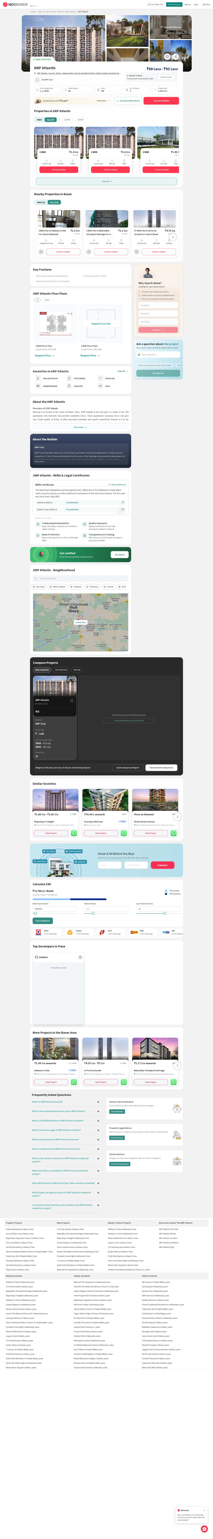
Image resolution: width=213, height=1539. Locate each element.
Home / (34, 11)
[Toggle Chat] (204, 1528)
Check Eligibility (43, 920)
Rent (32, 5)
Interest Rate (90, 903)
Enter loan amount (40, 903)
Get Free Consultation (120, 1164)
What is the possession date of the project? (155, 365)
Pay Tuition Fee (157, 4)
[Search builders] (80, 957)
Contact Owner (59, 169)
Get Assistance (117, 1138)
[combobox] (83, 578)
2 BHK (67, 119)
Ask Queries (158, 373)
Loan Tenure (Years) (144, 903)
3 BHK (81, 119)
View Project (51, 833)
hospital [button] (77, 586)
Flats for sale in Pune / (47, 11)
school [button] (110, 586)
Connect (157, 329)
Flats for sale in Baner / (67, 11)
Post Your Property (174, 4)
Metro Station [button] (59, 586)
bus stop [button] (40, 586)
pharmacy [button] (94, 586)
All (37, 300)
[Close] (204, 1510)
